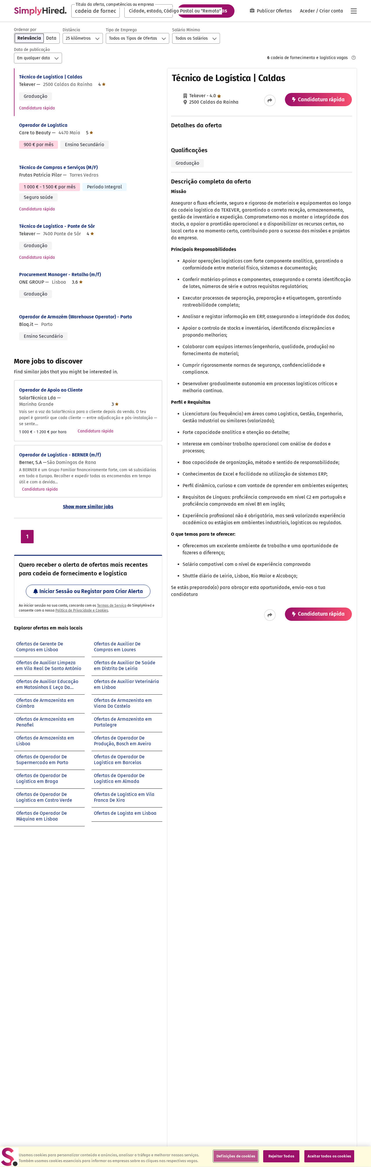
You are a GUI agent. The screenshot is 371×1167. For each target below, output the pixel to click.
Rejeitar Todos (281, 1156)
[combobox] (95, 11)
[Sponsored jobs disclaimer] (353, 57)
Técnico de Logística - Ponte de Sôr (57, 226)
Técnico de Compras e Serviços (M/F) (58, 167)
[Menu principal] (353, 11)
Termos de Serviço (111, 605)
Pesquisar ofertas (206, 11)
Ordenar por (25, 29)
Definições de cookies (236, 1156)
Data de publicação (32, 49)
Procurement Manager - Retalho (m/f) (60, 274)
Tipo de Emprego (121, 29)
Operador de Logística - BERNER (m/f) (60, 455)
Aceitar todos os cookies (329, 1156)
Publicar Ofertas (274, 11)
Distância (71, 29)
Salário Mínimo (186, 29)
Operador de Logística (43, 125)
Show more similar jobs (88, 506)
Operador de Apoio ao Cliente (51, 390)
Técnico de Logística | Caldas (50, 77)
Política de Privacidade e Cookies (81, 610)
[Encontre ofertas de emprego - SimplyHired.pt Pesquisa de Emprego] (40, 11)
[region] (185, 1156)
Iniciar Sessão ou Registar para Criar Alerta (91, 591)
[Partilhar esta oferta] (270, 100)
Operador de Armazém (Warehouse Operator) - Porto (75, 317)
